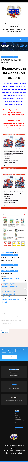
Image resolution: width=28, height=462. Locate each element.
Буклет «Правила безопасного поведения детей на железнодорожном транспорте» (14, 112)
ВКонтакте (17, 429)
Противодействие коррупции (10, 259)
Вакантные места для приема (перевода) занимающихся (11, 317)
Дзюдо (16, 415)
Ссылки (3, 313)
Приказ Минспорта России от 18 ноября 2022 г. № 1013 (11, 299)
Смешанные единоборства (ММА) (20, 420)
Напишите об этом (9, 356)
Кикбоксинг (17, 417)
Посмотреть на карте (14, 375)
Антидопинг (7, 273)
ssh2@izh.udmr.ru (15, 388)
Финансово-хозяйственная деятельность (11, 320)
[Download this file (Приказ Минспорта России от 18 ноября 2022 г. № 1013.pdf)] (2, 297)
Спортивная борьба (19, 422)
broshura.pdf (8, 252)
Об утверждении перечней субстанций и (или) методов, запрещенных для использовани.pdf (9, 289)
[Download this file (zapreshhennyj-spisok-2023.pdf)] (2, 278)
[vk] (27, 1)
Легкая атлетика (19, 413)
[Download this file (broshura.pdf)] (2, 252)
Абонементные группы (6, 323)
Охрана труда (7, 268)
